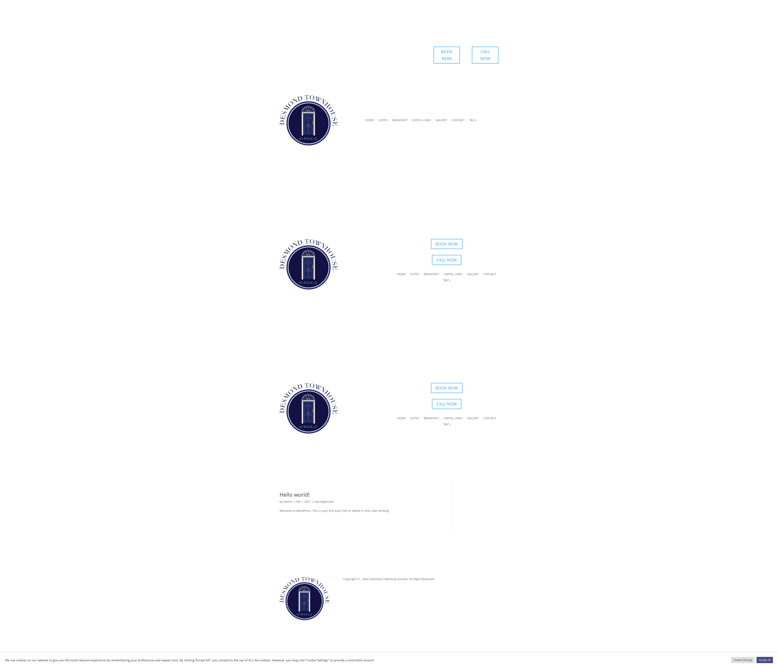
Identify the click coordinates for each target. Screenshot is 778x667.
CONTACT (458, 120)
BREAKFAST (400, 120)
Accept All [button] (765, 660)
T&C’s (472, 120)
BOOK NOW (446, 55)
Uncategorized (324, 501)
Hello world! (295, 494)
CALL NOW (485, 55)
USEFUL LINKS (421, 120)
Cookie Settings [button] (742, 660)
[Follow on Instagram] (495, 580)
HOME (369, 120)
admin (288, 501)
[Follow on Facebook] (487, 580)
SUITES (383, 120)
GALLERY (441, 120)
